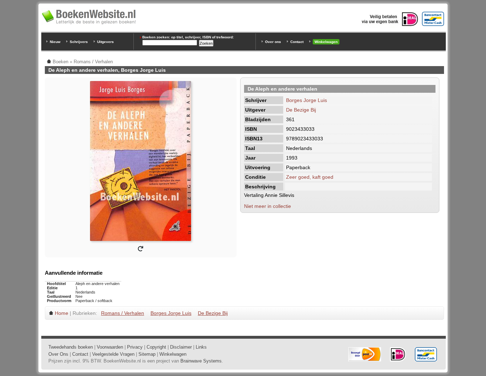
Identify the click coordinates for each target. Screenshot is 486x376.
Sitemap (146, 354)
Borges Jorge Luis (306, 100)
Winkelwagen (326, 42)
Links (201, 347)
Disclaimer (181, 347)
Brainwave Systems (201, 361)
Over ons (273, 42)
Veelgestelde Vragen (113, 354)
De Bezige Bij (301, 110)
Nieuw (55, 42)
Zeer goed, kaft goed (309, 177)
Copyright (156, 347)
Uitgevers (105, 42)
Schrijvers (79, 42)
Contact (296, 42)
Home (61, 313)
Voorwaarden (110, 347)
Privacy (135, 347)
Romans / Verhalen (122, 313)
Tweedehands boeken (70, 347)
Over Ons (58, 354)
